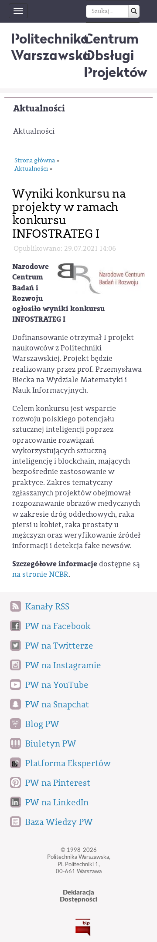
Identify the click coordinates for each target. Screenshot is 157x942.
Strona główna (34, 161)
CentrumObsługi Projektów (115, 55)
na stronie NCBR (40, 574)
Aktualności (39, 108)
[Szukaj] (134, 11)
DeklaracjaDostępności (78, 896)
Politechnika (51, 46)
